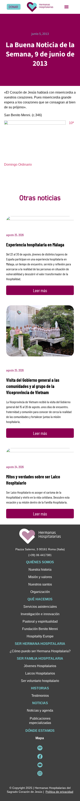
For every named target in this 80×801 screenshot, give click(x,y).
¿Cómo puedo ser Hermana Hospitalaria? (40, 651)
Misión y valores (40, 577)
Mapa (39, 738)
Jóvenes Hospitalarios (40, 666)
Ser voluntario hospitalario (40, 681)
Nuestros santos (40, 584)
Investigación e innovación (40, 614)
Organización (40, 592)
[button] (66, 7)
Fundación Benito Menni (40, 629)
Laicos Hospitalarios (40, 673)
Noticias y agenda (40, 710)
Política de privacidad (59, 791)
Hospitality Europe (40, 636)
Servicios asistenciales (40, 606)
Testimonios (40, 695)
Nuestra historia (40, 569)
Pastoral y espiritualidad (40, 621)
